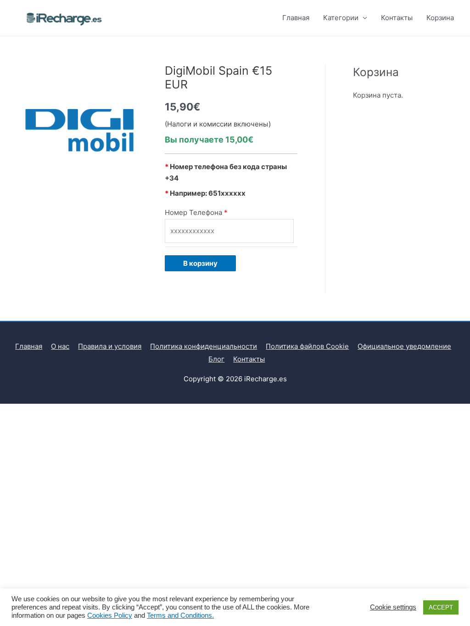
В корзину (200, 263)
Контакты (397, 17)
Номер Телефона (193, 212)
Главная (295, 17)
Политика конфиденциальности (203, 346)
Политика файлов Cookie (307, 346)
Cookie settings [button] (393, 607)
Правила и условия (109, 346)
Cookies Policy (109, 615)
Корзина (440, 17)
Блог (216, 359)
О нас (60, 346)
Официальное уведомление (404, 346)
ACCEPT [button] (441, 607)
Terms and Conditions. (180, 615)
